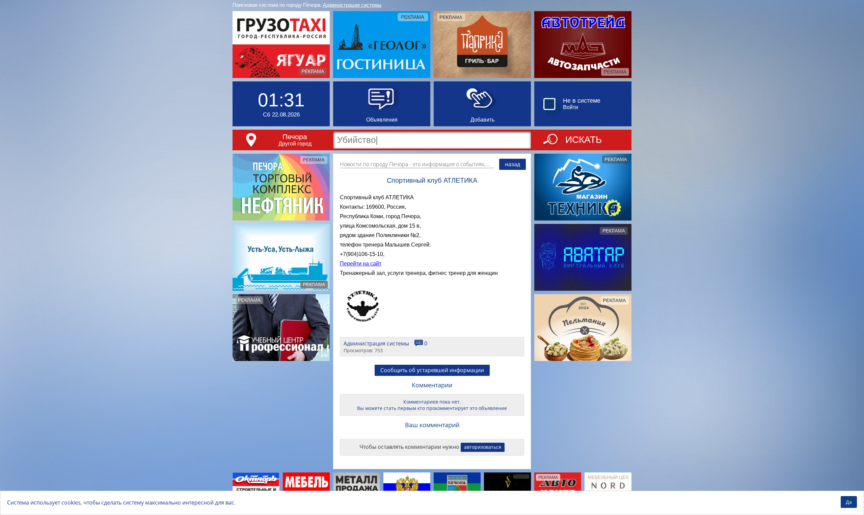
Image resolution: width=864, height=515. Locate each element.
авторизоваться (482, 447)
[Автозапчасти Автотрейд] (582, 44)
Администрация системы (352, 4)
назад (512, 164)
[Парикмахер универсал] (507, 489)
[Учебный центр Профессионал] (281, 327)
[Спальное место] (306, 489)
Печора (294, 136)
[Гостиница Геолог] (381, 44)
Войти (570, 107)
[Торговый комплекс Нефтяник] (281, 187)
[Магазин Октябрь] (256, 489)
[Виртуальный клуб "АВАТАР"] (583, 257)
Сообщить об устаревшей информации (432, 370)
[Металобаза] (356, 489)
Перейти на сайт (360, 263)
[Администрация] (457, 489)
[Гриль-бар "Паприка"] (482, 44)
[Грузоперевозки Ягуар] (281, 44)
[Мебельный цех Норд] (608, 489)
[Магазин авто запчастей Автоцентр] (558, 489)
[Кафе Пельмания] (583, 327)
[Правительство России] (407, 489)
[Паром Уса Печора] (281, 257)
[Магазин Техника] (583, 187)
